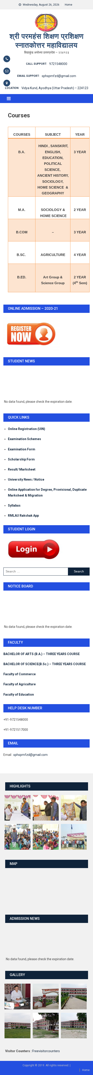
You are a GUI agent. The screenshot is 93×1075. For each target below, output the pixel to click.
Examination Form (21, 449)
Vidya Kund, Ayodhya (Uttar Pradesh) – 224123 (54, 88)
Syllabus (14, 505)
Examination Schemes (24, 439)
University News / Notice (26, 479)
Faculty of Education (18, 694)
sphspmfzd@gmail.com (59, 75)
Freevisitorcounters (46, 1051)
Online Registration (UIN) (26, 429)
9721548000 (58, 63)
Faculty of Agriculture (19, 684)
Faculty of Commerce (19, 674)
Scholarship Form (21, 459)
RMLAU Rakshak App (23, 515)
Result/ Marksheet (21, 469)
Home (68, 4)
